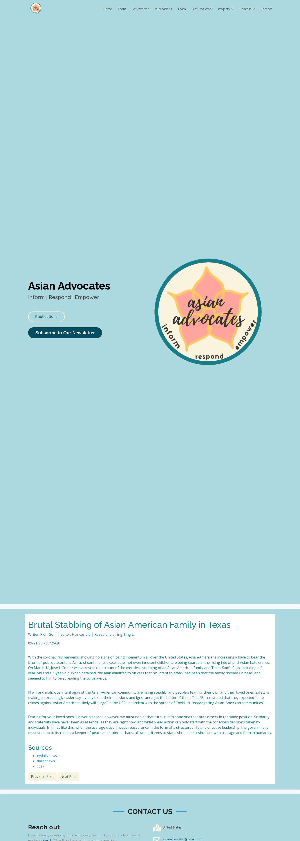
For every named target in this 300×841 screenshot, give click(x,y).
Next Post (68, 776)
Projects (224, 9)
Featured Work (201, 9)
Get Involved (140, 9)
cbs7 (40, 766)
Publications (163, 9)
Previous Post (42, 776)
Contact (266, 9)
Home (107, 9)
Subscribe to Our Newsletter (65, 332)
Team (181, 9)
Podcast (245, 9)
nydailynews (47, 755)
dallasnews (46, 761)
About (121, 9)
